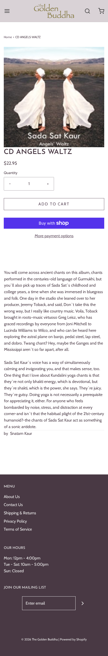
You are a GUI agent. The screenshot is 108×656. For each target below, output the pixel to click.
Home (8, 37)
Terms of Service (18, 529)
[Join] (82, 603)
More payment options (54, 235)
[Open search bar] (87, 11)
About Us (12, 496)
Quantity (10, 173)
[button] (54, 97)
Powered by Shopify (73, 639)
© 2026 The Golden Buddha (40, 639)
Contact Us (13, 504)
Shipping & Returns (20, 513)
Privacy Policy (15, 521)
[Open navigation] (7, 11)
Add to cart (54, 204)
